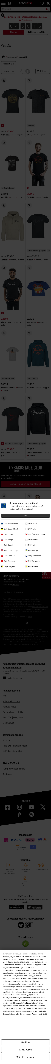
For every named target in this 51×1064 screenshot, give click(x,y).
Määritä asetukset (25, 1057)
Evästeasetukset (30, 1011)
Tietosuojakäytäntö (39, 1014)
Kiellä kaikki (25, 1049)
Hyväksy (25, 1042)
